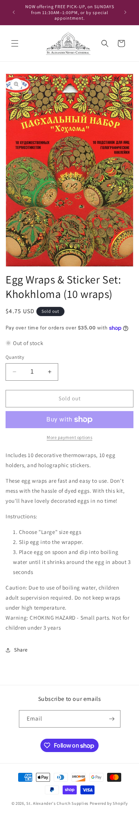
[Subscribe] (112, 719)
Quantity (15, 357)
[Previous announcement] (14, 12)
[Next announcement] (125, 12)
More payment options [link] (69, 437)
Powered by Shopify (109, 803)
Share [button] (21, 649)
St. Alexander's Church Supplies (57, 803)
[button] (15, 43)
